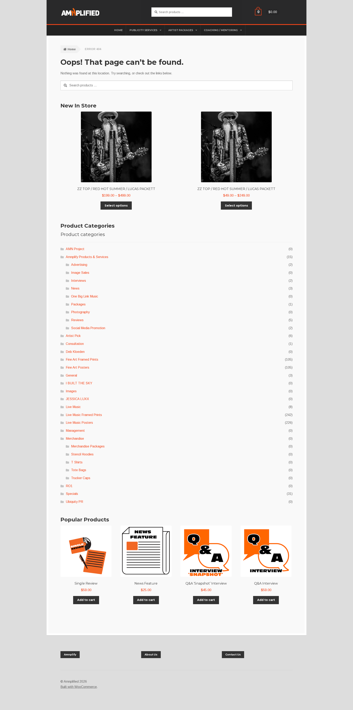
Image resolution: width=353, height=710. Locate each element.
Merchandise (75, 438)
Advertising (79, 264)
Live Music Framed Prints (84, 415)
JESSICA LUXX (77, 399)
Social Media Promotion (88, 328)
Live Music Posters (79, 422)
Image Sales (80, 272)
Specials (72, 493)
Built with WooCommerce (78, 687)
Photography (80, 312)
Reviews (77, 320)
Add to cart (86, 600)
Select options (116, 205)
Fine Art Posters (77, 367)
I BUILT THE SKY (79, 383)
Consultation (75, 343)
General (71, 375)
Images (71, 391)
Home (72, 49)
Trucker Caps (80, 478)
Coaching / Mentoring (221, 30)
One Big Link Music (84, 296)
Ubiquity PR (74, 501)
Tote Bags (78, 470)
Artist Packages (180, 30)
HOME (118, 30)
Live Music (73, 407)
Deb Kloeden (75, 351)
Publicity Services (143, 30)
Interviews (78, 280)
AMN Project (75, 249)
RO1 (69, 486)
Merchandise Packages (88, 446)
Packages (78, 304)
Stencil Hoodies (82, 454)
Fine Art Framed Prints (82, 359)
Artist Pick (73, 336)
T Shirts (77, 462)
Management (75, 430)
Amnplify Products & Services (87, 257)
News (75, 288)
